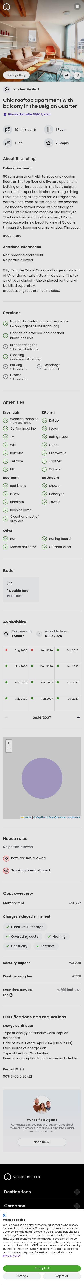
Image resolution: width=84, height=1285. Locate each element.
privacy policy (12, 1255)
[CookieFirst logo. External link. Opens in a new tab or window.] (4, 1215)
